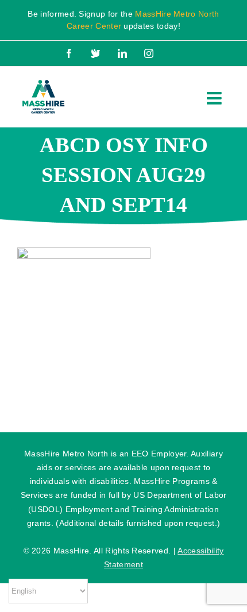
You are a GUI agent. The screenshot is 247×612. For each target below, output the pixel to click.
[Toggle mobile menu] (215, 98)
